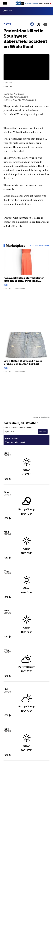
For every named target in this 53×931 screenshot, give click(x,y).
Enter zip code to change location (18, 427)
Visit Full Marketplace (39, 246)
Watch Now (44, 3)
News (8, 23)
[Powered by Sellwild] (45, 417)
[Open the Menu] (5, 3)
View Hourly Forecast (14, 442)
